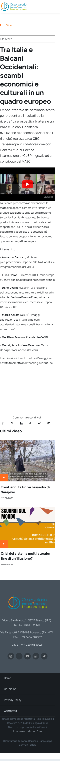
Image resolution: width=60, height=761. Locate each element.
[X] (12, 423)
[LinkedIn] (21, 423)
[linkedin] (35, 656)
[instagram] (11, 656)
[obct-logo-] (27, 594)
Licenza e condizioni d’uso (27, 731)
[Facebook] (3, 423)
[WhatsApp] (30, 423)
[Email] (49, 423)
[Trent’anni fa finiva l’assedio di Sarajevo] (27, 443)
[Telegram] (39, 423)
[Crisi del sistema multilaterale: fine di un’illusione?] (27, 509)
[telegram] (44, 656)
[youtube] (27, 656)
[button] (27, 184)
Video (9, 25)
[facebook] (19, 656)
